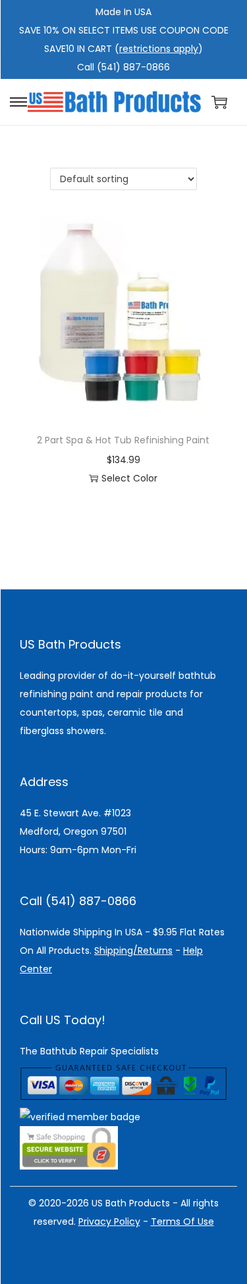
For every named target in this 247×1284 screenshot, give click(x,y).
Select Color (129, 478)
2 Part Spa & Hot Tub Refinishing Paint (123, 440)
